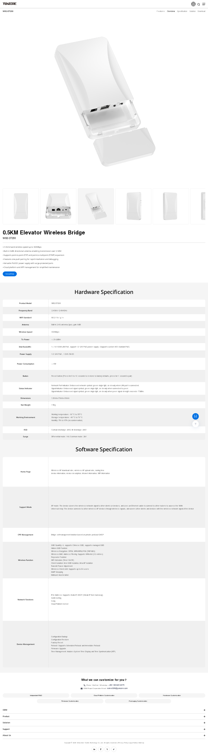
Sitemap (141, 743)
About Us (7, 735)
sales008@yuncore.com (117, 688)
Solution (193, 11)
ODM (5, 710)
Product (6, 716)
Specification (182, 11)
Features (161, 11)
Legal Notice (133, 743)
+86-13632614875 (116, 685)
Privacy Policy (123, 743)
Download (201, 11)
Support (6, 729)
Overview (171, 11)
